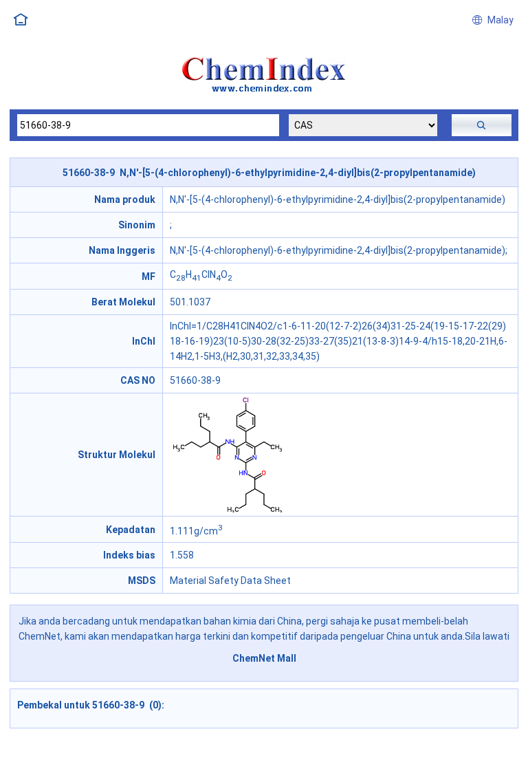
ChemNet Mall (264, 658)
